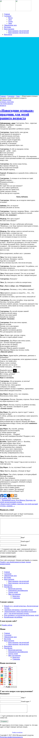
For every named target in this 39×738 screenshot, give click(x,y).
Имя (23, 537)
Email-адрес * (26, 701)
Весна (10, 18)
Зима (10, 23)
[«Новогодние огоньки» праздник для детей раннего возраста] (8, 105)
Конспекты (8, 34)
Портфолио (8, 587)
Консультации (9, 29)
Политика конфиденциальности (11, 737)
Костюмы (7, 27)
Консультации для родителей (18, 31)
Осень (10, 21)
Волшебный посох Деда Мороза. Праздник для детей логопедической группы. (17, 501)
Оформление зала (10, 25)
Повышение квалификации (18, 590)
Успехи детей (13, 592)
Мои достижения (14, 594)
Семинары (16, 598)
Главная (7, 14)
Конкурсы (16, 596)
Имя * (23, 698)
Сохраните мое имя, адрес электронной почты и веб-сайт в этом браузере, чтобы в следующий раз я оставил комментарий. (18, 551)
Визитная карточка (15, 588)
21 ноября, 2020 (5, 498)
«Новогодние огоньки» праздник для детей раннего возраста (17, 114)
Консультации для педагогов (18, 32)
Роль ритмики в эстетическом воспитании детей (21, 615)
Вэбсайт (24, 545)
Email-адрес (25, 541)
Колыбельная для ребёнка (13, 617)
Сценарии (7, 16)
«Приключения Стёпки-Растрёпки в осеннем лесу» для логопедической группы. (20, 612)
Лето (10, 19)
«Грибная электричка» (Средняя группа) (18, 610)
